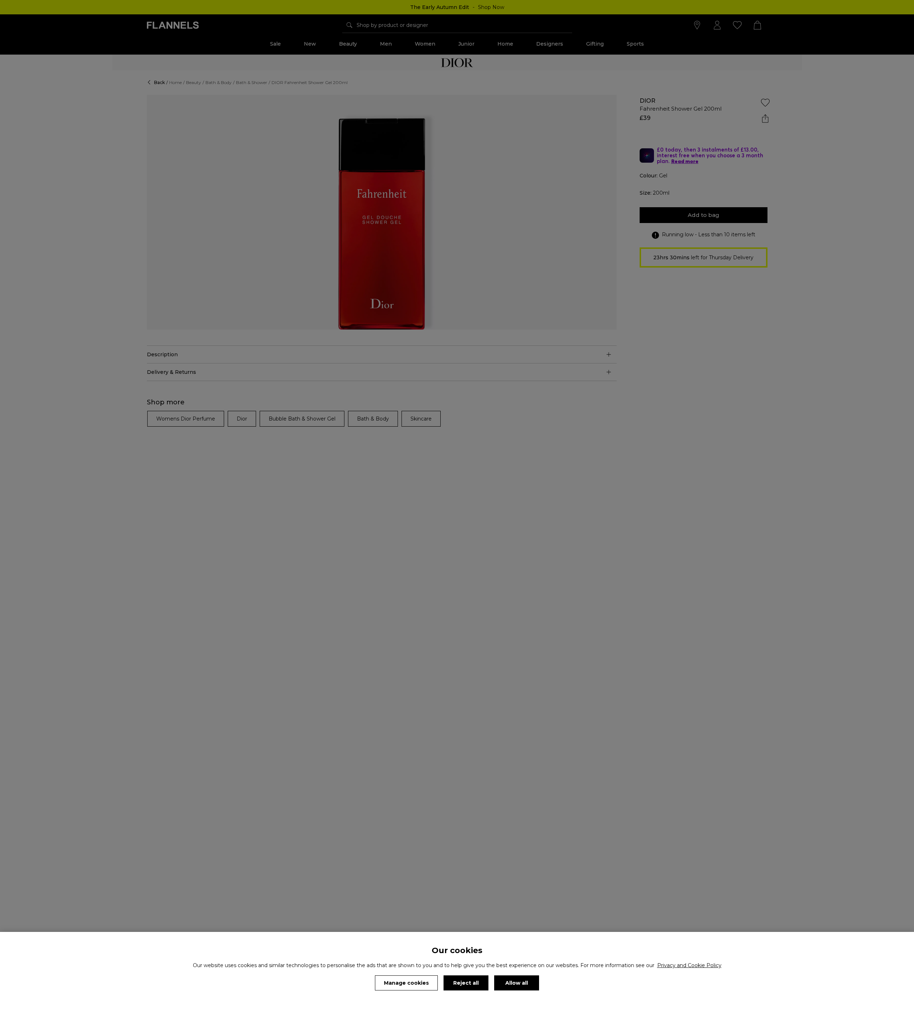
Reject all (466, 983)
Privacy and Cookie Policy (689, 965)
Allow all (516, 983)
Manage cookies (406, 983)
